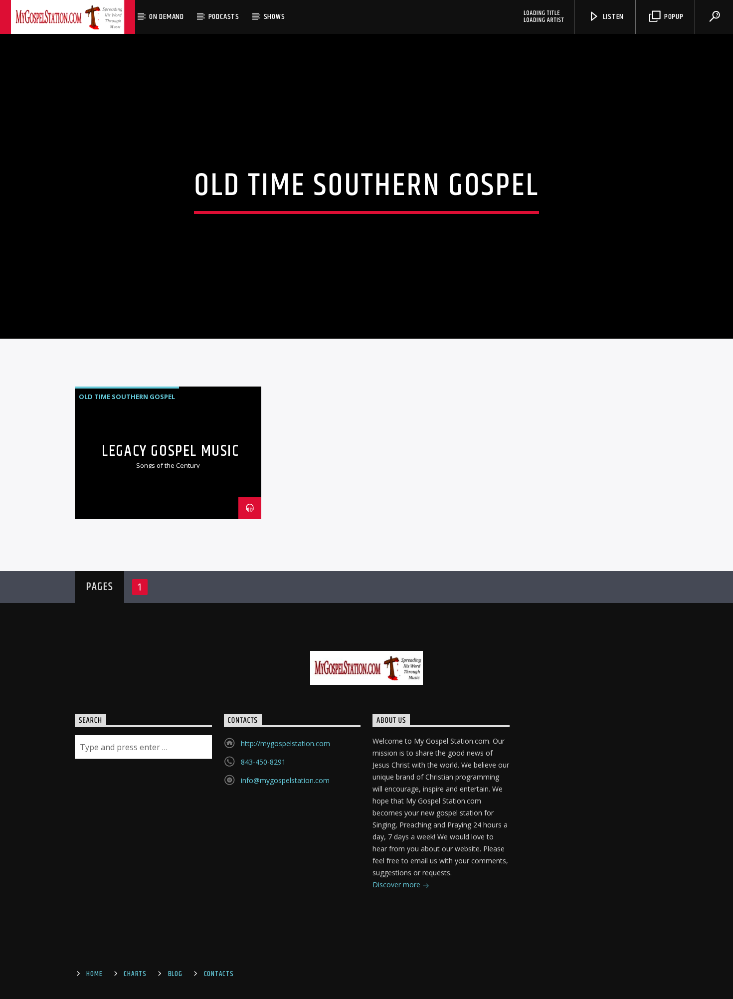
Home (94, 974)
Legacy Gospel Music (170, 451)
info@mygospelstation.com (285, 780)
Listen (612, 16)
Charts (135, 974)
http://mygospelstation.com (285, 743)
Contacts (219, 974)
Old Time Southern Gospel (127, 396)
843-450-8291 (263, 762)
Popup (673, 16)
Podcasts (223, 16)
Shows (274, 16)
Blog (175, 974)
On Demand (166, 16)
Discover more (397, 884)
